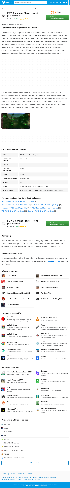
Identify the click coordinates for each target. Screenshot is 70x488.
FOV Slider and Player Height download (45, 208)
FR (64, 2)
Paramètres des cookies (32, 479)
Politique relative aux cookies (27, 477)
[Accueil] (2, 8)
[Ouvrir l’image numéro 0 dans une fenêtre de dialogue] (15, 121)
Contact (12, 474)
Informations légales (7, 479)
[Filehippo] (6, 2)
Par (10, 18)
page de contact (54, 261)
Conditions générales (8, 477)
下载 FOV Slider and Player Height (12, 211)
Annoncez (20, 474)
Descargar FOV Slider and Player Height (14, 208)
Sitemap (29, 474)
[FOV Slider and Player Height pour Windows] (3, 16)
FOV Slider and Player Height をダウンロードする (17, 202)
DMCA (19, 479)
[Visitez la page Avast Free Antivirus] (57, 12)
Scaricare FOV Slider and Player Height (41, 211)
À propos (4, 474)
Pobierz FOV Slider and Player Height (46, 205)
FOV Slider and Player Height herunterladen (15, 205)
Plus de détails (35, 463)
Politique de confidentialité (48, 477)
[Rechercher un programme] (44, 2)
